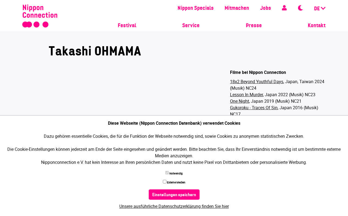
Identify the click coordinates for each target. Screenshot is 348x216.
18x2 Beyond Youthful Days (256, 81)
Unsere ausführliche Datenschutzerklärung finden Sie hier (174, 206)
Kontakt (316, 26)
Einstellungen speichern (174, 195)
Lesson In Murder (246, 95)
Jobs (265, 8)
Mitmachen (237, 8)
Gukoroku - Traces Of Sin (254, 108)
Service (191, 26)
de (317, 9)
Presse (254, 26)
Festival (127, 26)
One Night (239, 101)
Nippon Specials (196, 8)
